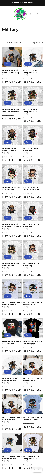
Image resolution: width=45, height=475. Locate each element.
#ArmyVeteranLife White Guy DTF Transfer (31, 265)
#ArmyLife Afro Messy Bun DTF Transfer (30, 111)
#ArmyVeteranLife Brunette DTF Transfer (10, 265)
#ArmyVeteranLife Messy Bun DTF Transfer (31, 458)
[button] (6, 14)
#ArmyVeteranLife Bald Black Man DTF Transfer (11, 226)
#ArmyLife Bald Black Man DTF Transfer (9, 150)
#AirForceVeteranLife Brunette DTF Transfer (32, 304)
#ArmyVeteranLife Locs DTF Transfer (10, 110)
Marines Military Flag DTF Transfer (33, 342)
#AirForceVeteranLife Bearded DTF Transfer (32, 380)
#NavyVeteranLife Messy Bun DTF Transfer (10, 380)
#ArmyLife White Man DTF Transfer (31, 188)
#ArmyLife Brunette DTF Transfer (11, 188)
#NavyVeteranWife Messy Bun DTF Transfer (31, 72)
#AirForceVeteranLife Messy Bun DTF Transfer (12, 458)
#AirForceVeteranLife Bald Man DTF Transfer (12, 419)
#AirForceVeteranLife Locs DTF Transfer (32, 418)
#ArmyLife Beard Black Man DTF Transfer (30, 150)
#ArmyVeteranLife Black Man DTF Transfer (31, 226)
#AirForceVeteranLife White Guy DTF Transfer (12, 304)
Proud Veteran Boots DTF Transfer (11, 342)
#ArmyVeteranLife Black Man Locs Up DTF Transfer (11, 72)
